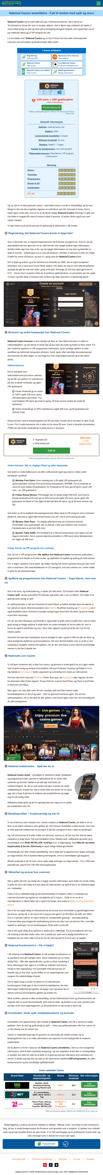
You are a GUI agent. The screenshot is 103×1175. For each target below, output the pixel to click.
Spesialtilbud (68, 57)
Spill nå (51, 450)
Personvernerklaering (42, 1159)
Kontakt (90, 1159)
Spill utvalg (33, 64)
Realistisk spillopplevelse (68, 64)
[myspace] (56, 1165)
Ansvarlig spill (18, 1159)
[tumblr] (51, 1165)
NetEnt (52, 608)
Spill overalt (38, 71)
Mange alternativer (66, 71)
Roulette (38, 677)
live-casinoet (26, 672)
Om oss (76, 1159)
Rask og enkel (32, 57)
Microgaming (84, 608)
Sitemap (63, 1159)
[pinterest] (45, 1165)
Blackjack (66, 677)
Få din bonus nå (51, 107)
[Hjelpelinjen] (46, 1144)
